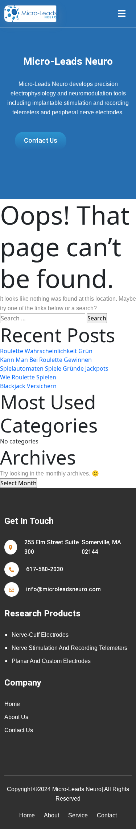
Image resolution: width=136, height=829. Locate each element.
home (27, 815)
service (78, 815)
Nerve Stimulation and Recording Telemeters (69, 648)
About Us (16, 717)
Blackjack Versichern (28, 386)
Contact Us (18, 730)
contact (107, 815)
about (51, 815)
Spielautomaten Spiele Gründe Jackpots (54, 368)
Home (12, 704)
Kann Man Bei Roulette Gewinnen (46, 360)
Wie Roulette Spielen (28, 377)
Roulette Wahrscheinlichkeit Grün (46, 351)
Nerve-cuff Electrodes (40, 635)
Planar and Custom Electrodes (51, 661)
